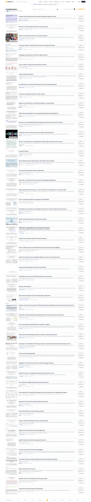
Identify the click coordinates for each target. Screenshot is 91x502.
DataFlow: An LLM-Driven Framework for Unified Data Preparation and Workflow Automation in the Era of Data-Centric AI (46, 305)
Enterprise (68, 1)
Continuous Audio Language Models (27, 353)
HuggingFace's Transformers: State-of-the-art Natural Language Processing (36, 363)
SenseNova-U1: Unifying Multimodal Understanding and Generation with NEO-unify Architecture (41, 122)
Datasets (45, 1)
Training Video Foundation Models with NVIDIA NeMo (31, 488)
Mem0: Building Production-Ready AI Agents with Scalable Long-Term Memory (36, 161)
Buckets (57, 1)
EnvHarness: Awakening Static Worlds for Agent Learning (32, 94)
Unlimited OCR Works (24, 151)
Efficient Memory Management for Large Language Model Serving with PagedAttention (38, 113)
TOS (18, 500)
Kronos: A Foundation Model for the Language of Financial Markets (34, 199)
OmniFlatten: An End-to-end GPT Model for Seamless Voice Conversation (35, 276)
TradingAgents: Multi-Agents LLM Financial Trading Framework (33, 55)
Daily (65, 9)
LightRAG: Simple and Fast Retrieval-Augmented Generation (32, 440)
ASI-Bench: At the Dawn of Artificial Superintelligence (31, 449)
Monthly (71, 9)
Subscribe (55, 4)
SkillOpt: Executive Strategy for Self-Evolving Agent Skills (32, 430)
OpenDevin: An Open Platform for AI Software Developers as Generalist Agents (36, 103)
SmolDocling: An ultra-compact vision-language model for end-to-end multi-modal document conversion (42, 209)
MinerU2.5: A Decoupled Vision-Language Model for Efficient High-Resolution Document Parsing (40, 141)
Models (40, 1)
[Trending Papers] (74, 9)
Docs (63, 1)
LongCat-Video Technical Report (26, 74)
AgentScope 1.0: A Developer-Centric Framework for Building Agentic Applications (37, 180)
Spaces (51, 1)
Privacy (25, 500)
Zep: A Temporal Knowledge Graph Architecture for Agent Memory (34, 382)
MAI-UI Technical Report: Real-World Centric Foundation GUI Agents (34, 324)
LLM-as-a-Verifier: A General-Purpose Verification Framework (33, 64)
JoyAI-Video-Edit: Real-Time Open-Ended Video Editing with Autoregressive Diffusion (38, 459)
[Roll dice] (57, 9)
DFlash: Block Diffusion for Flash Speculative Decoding (31, 411)
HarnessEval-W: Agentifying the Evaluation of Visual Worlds (32, 267)
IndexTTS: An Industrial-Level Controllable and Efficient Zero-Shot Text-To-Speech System (39, 257)
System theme (9, 500)
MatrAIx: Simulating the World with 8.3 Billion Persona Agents (33, 219)
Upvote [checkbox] (81, 16)
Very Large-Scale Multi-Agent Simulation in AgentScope (31, 170)
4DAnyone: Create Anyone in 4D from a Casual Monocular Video (33, 35)
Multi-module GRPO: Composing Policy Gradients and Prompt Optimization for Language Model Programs (43, 392)
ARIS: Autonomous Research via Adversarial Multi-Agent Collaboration (35, 295)
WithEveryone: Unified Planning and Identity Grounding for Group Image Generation (38, 334)
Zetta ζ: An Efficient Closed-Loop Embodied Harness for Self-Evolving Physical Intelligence (39, 247)
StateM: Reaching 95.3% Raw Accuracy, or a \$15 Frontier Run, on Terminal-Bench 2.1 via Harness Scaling (42, 189)
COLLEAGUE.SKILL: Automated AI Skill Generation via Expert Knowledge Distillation (38, 84)
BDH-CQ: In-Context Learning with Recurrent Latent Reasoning (33, 26)
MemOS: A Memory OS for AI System (27, 469)
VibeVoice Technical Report (25, 286)
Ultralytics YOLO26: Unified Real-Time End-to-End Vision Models (33, 420)
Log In (79, 1)
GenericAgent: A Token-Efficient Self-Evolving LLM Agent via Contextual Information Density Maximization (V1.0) (44, 343)
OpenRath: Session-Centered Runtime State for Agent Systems (33, 478)
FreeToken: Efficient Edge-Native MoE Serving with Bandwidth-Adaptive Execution (37, 16)
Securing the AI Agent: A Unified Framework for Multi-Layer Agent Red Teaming (37, 45)
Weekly (68, 9)
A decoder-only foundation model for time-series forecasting (32, 238)
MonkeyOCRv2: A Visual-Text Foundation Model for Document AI (33, 401)
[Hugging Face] (47, 500)
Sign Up (83, 1)
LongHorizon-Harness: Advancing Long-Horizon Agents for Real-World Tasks (36, 132)
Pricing (72, 1)
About (33, 500)
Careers (40, 500)
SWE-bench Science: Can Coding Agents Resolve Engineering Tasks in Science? (36, 373)
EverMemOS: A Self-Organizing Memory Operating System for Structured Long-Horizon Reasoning (41, 315)
